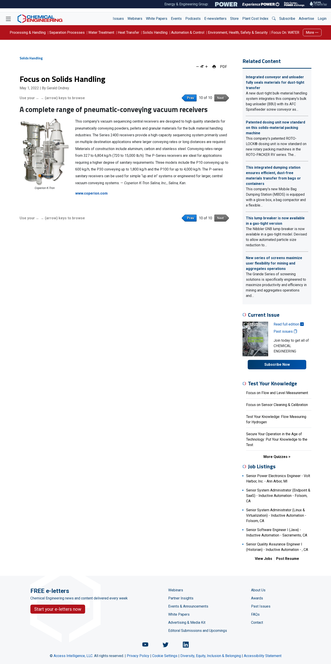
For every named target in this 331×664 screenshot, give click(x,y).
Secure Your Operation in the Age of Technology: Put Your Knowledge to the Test (276, 439)
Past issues (284, 331)
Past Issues (260, 606)
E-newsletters (215, 18)
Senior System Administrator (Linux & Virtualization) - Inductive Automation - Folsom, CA (276, 515)
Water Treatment (101, 32)
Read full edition (287, 324)
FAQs (255, 614)
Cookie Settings (164, 656)
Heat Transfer (128, 32)
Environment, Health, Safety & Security (238, 32)
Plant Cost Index (255, 18)
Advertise (306, 18)
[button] (273, 18)
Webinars (134, 18)
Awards (257, 598)
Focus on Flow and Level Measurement (277, 393)
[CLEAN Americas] (318, 4)
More (310, 32)
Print (214, 67)
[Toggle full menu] (8, 18)
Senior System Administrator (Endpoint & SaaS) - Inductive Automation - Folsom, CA (278, 495)
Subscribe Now (277, 364)
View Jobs (263, 558)
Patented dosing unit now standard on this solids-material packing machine (275, 127)
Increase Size (206, 67)
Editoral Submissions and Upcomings (197, 630)
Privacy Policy (138, 656)
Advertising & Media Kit (186, 622)
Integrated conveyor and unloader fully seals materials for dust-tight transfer (275, 82)
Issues (118, 18)
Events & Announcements (188, 606)
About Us (258, 590)
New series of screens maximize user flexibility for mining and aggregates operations (274, 263)
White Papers (156, 18)
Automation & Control (187, 32)
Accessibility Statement (262, 656)
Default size (202, 67)
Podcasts (193, 18)
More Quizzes (275, 457)
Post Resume (287, 558)
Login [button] (322, 18)
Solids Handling (155, 32)
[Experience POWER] (260, 4)
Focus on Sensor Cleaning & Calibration (277, 405)
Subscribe (287, 18)
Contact (257, 622)
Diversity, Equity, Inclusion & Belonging (210, 656)
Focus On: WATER (285, 32)
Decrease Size (197, 67)
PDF (223, 67)
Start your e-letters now (57, 609)
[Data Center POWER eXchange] (294, 4)
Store (234, 18)
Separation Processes (67, 32)
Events (176, 18)
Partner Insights (180, 598)
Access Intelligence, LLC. (73, 656)
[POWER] (226, 4)
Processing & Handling (28, 32)
